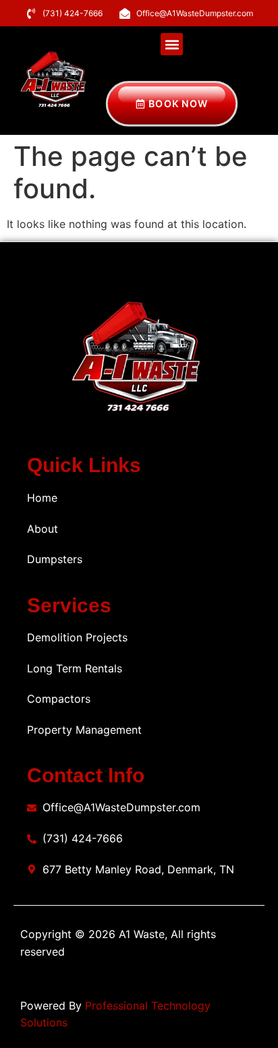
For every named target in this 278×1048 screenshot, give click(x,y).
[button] (172, 44)
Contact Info (85, 775)
